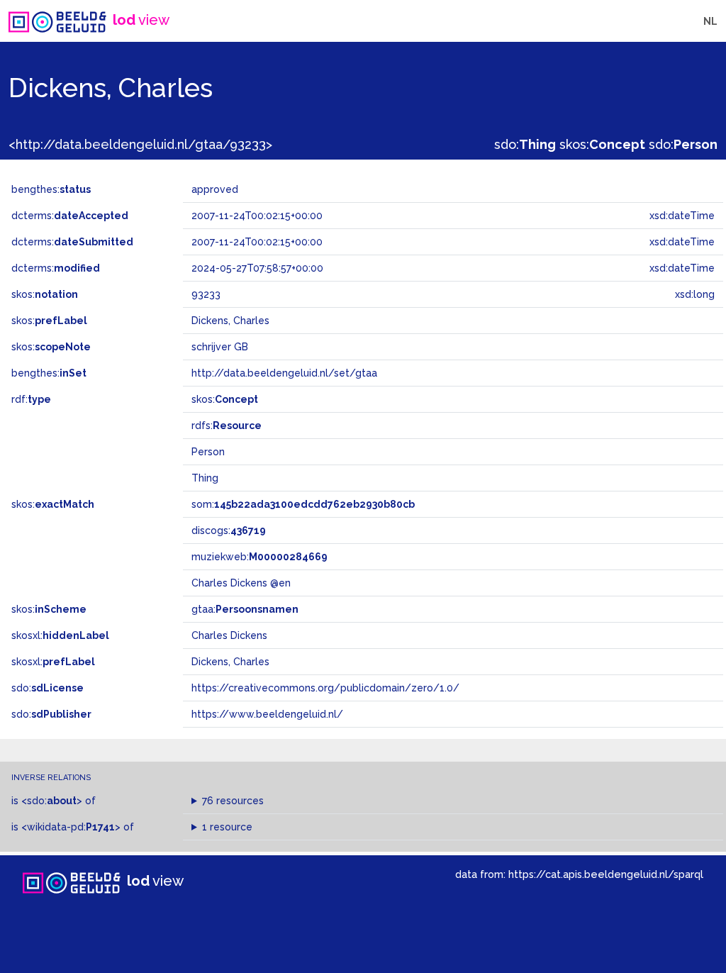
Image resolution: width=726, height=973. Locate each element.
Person (208, 451)
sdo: (525, 144)
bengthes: (51, 189)
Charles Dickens (229, 635)
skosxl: (60, 635)
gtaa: (244, 609)
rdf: (31, 399)
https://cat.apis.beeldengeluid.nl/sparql (605, 874)
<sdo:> (51, 800)
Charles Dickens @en (241, 583)
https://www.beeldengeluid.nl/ (267, 714)
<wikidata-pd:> (71, 827)
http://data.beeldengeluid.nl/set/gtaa (284, 373)
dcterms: (69, 215)
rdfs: (226, 425)
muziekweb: (259, 556)
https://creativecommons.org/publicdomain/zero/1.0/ (325, 688)
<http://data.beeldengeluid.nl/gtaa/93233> (140, 144)
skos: (602, 144)
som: (303, 504)
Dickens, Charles (230, 661)
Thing (204, 478)
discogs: (228, 530)
